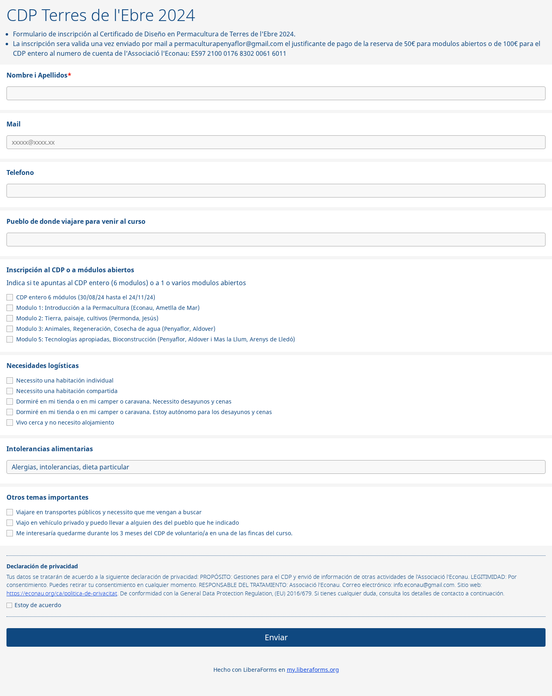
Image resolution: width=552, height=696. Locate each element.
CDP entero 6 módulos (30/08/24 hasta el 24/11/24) (85, 297)
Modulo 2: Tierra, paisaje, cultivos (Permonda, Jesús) (87, 318)
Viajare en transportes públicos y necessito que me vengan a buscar (109, 512)
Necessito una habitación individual (65, 380)
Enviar (276, 637)
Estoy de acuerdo (38, 605)
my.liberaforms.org (313, 669)
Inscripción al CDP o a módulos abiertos (126, 276)
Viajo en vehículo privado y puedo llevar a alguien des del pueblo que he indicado (127, 522)
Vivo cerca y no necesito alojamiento (65, 422)
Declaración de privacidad (42, 566)
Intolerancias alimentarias (49, 448)
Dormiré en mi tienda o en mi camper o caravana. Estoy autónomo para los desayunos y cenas (144, 412)
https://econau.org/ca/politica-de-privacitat (61, 594)
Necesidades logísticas (42, 365)
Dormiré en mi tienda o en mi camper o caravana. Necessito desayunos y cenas (124, 401)
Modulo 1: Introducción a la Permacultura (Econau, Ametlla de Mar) (108, 307)
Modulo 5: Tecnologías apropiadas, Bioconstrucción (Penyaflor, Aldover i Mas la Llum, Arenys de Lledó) (155, 339)
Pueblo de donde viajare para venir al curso (75, 221)
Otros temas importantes (47, 497)
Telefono (20, 172)
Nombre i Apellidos (39, 75)
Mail (13, 124)
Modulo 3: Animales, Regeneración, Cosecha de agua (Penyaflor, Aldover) (115, 328)
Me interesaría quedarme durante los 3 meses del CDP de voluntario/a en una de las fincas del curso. (154, 533)
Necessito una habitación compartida (67, 391)
